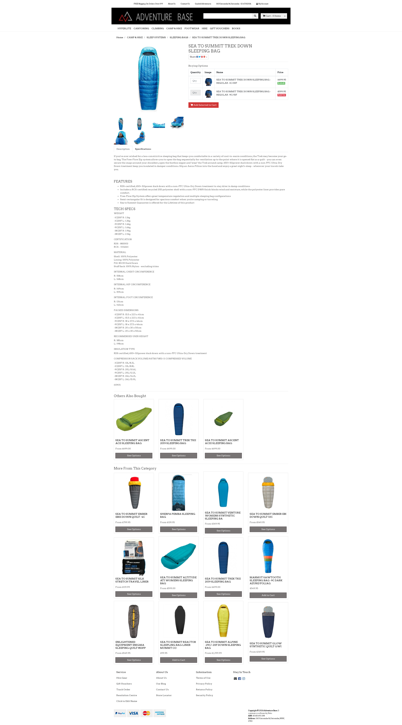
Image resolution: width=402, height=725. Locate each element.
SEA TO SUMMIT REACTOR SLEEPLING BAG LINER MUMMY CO (178, 644)
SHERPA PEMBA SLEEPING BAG (177, 515)
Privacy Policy (204, 683)
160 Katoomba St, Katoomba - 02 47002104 (233, 4)
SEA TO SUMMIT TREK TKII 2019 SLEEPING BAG (178, 442)
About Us (172, 4)
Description (123, 149)
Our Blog (161, 683)
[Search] (255, 16)
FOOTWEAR (192, 28)
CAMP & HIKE (174, 28)
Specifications (143, 149)
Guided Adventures (203, 4)
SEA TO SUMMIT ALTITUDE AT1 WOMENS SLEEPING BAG (178, 580)
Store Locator (164, 695)
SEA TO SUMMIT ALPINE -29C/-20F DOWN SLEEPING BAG (223, 644)
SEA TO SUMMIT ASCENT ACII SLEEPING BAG (132, 442)
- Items (273, 16)
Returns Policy (204, 689)
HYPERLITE (124, 28)
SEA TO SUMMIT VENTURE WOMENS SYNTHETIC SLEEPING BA (223, 515)
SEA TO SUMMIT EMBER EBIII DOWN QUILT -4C (131, 515)
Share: (193, 57)
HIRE (204, 28)
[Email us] (235, 679)
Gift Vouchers (124, 683)
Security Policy (204, 695)
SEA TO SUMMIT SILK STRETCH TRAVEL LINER (132, 580)
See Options (134, 455)
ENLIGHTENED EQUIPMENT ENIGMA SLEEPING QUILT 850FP (130, 644)
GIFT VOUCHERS (219, 28)
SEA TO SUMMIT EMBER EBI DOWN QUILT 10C (268, 515)
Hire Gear (121, 678)
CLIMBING (158, 28)
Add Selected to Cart (205, 105)
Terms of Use (203, 678)
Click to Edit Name (126, 701)
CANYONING (141, 28)
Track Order (123, 689)
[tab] (123, 149)
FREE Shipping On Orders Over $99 (148, 4)
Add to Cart (268, 595)
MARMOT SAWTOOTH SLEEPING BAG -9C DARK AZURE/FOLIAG (266, 580)
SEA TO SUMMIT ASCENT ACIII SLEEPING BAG (222, 442)
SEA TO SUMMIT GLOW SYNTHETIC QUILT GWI (266, 645)
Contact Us (185, 4)
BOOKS (236, 28)
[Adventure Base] (156, 16)
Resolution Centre (126, 695)
